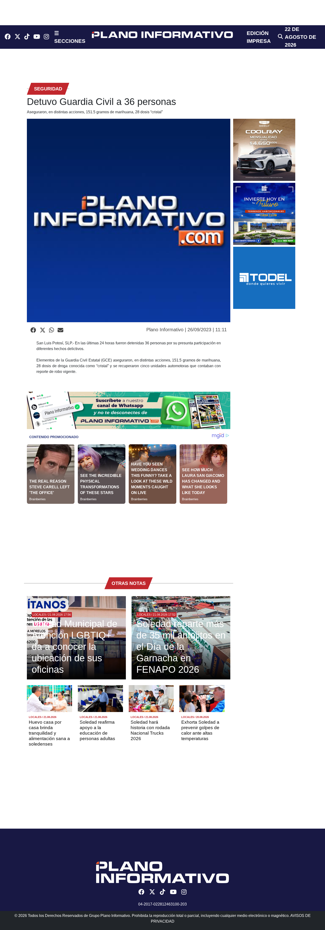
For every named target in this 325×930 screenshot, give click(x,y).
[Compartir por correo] (60, 330)
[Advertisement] (128, 537)
